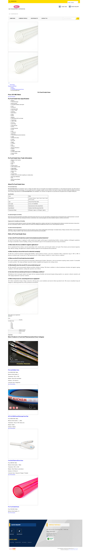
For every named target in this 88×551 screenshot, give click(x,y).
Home (12, 87)
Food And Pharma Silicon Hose (15, 460)
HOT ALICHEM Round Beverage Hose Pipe (18, 416)
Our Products (34, 18)
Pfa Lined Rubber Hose (13, 370)
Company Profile (23, 18)
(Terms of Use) (76, 548)
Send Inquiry (12, 84)
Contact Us (44, 18)
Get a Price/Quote (11, 96)
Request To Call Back (12, 86)
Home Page (12, 18)
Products (13, 88)
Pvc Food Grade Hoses (13, 506)
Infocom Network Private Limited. (73, 549)
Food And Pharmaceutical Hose (17, 89)
